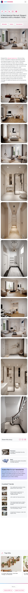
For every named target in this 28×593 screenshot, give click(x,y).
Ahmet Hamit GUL (12, 58)
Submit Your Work (19, 590)
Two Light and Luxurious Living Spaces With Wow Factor (17, 488)
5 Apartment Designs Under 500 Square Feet (18, 513)
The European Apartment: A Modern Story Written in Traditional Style (17, 493)
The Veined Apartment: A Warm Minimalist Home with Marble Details (17, 503)
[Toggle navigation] (25, 2)
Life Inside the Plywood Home (17, 497)
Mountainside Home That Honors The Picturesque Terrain (18, 508)
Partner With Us (8, 590)
